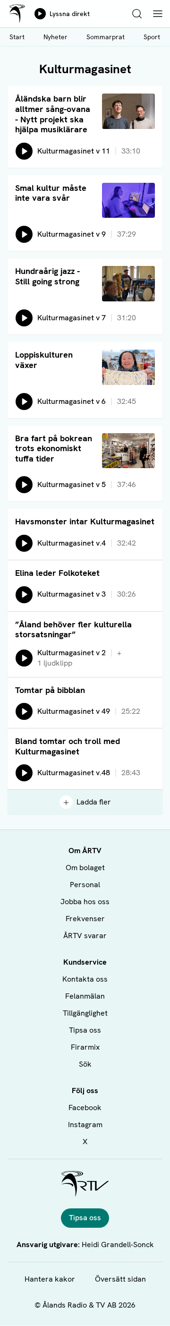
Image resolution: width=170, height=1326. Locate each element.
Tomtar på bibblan (50, 689)
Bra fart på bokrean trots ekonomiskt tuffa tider (53, 448)
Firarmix (85, 1047)
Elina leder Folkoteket (57, 572)
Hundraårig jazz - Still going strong (47, 276)
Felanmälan (85, 996)
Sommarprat (105, 37)
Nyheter (55, 37)
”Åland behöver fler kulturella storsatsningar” (73, 629)
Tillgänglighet (85, 1013)
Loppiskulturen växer (44, 359)
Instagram (85, 1124)
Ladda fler (93, 802)
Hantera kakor (50, 1279)
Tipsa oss (85, 1030)
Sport (152, 37)
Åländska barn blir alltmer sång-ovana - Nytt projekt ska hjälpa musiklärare (52, 114)
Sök (85, 1064)
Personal (85, 885)
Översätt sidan (120, 1279)
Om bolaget (85, 868)
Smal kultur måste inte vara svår (50, 193)
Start (17, 37)
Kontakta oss (85, 979)
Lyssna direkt (70, 13)
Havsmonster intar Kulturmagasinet (84, 521)
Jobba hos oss (85, 902)
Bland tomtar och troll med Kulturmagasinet (67, 746)
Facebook (85, 1107)
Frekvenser (85, 919)
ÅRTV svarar (85, 936)
